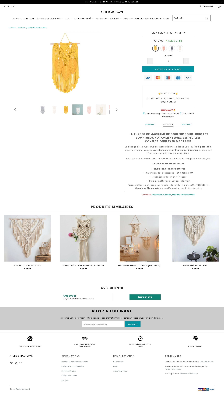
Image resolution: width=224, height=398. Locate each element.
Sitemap (65, 380)
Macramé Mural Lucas (27, 238)
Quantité (168, 55)
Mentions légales (68, 371)
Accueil (17, 18)
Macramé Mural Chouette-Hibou (83, 238)
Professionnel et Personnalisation (143, 18)
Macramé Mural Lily (195, 238)
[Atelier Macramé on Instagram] (8, 6)
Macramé (176, 194)
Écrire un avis (145, 296)
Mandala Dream (207, 362)
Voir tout (28, 18)
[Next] (116, 66)
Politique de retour (69, 375)
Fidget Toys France (173, 369)
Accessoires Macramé (108, 18)
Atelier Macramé (112, 12)
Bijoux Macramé (83, 18)
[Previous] (15, 66)
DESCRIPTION (168, 124)
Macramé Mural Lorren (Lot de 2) (139, 238)
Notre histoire (119, 362)
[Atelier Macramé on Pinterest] (4, 6)
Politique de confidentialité (72, 366)
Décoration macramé (161, 194)
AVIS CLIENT (186, 124)
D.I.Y (67, 18)
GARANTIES (149, 124)
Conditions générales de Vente (74, 362)
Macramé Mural (188, 194)
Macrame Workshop (189, 373)
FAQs (115, 366)
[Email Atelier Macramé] (12, 6)
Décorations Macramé (48, 18)
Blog (166, 18)
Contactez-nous (120, 371)
